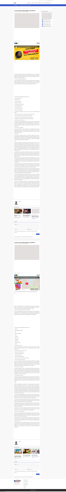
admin (20, 201)
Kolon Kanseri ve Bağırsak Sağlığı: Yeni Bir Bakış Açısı (17, 456)
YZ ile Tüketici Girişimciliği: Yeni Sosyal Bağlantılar (47, 24)
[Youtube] (49, 0)
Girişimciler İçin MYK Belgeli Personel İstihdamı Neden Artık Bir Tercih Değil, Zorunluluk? (29, 5)
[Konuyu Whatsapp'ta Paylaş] (17, 43)
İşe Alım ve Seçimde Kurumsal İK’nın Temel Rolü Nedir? (27, 215)
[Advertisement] (26, 34)
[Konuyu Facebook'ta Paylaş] (14, 43)
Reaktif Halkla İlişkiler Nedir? (27, 455)
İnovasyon (35, 214)
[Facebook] (46, 0)
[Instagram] (48, 0)
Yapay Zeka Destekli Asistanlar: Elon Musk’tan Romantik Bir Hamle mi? (47, 21)
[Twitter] (47, 0)
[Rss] (19, 484)
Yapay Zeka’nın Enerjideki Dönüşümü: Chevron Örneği (35, 216)
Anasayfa (16, 11)
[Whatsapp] (50, 0)
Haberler (18, 11)
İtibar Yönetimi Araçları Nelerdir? (17, 215)
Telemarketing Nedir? (34, 455)
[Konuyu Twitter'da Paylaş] (16, 43)
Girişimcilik (15, 454)
